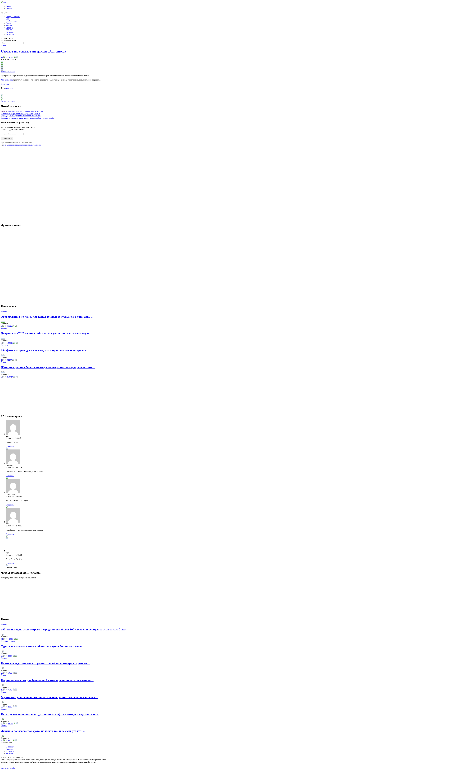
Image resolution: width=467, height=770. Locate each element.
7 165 (10, 690)
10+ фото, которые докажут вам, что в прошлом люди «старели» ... (45, 350)
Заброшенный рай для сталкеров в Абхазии (25, 111)
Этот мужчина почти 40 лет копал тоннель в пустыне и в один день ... (47, 316)
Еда (7, 19)
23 (2, 673)
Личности (10, 32)
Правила (9, 749)
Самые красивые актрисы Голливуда (33, 51)
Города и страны (13, 17)
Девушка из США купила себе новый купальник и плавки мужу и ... (46, 333)
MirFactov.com (7, 80)
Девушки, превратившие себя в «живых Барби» (35, 118)
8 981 (10, 656)
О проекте (10, 747)
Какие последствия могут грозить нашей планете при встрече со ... (45, 663)
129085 (10, 343)
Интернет (10, 34)
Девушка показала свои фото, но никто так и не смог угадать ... (43, 730)
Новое (8, 6)
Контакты (10, 751)
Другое (4, 111)
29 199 (10, 724)
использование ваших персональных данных (22, 145)
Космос (9, 30)
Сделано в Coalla (8, 768)
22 (2, 707)
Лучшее (9, 8)
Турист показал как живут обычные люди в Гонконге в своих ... (43, 646)
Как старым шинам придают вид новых (23, 114)
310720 (10, 377)
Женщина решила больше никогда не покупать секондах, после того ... (48, 367)
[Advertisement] (19, 184)
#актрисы (9, 88)
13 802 (10, 639)
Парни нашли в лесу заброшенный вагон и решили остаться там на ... (47, 680)
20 (2, 656)
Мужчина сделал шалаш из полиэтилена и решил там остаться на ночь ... (49, 697)
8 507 (10, 707)
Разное (8, 23)
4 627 (10, 740)
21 (2, 639)
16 (2, 690)
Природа (9, 28)
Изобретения (11, 21)
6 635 (10, 673)
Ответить (10, 446)
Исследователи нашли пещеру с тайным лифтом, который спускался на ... (50, 714)
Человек (9, 25)
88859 (9, 326)
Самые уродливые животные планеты (24, 116)
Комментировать (8, 72)
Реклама (9, 753)
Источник (5, 84)
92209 (9, 360)
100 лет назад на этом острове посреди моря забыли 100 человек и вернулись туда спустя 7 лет (63, 629)
